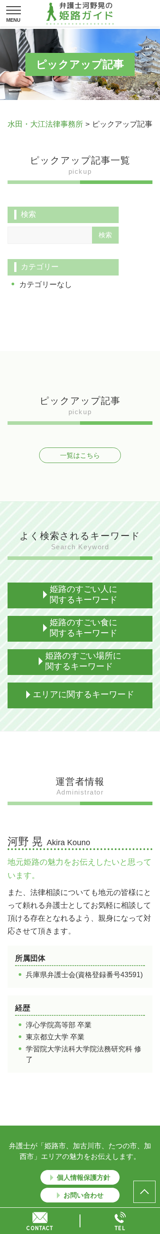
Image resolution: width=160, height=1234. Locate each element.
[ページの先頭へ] (144, 1191)
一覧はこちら (80, 455)
